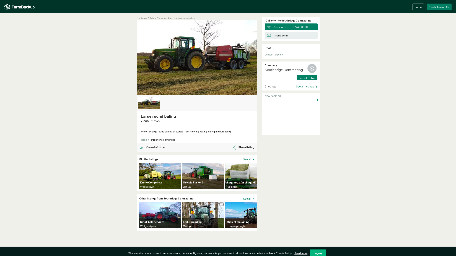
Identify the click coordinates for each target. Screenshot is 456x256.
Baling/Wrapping (158, 18)
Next (262, 176)
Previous (131, 58)
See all (247, 159)
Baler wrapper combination (181, 18)
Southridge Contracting (284, 70)
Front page (142, 18)
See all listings (305, 86)
